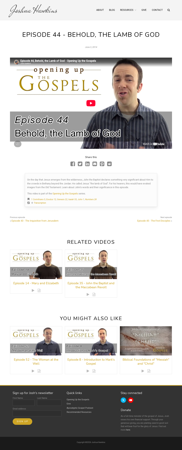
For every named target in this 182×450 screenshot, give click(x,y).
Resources (126, 10)
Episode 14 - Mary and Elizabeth (36, 283)
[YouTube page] (130, 400)
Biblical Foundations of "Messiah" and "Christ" (146, 362)
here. (128, 430)
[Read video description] (39, 290)
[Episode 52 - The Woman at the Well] (36, 340)
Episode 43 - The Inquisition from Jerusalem (35, 220)
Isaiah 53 (72, 199)
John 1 (81, 199)
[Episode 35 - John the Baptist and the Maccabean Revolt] (91, 264)
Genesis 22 (62, 199)
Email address (19, 408)
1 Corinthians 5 (38, 199)
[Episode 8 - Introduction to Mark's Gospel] (91, 340)
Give (144, 10)
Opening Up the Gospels (65, 193)
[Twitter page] (123, 400)
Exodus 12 (51, 199)
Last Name (42, 398)
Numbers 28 (91, 199)
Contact (157, 10)
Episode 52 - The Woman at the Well (36, 362)
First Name (18, 398)
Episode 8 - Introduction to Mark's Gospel (91, 362)
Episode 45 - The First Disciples (153, 220)
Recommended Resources (79, 412)
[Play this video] (33, 290)
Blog (112, 10)
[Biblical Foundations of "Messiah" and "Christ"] (146, 340)
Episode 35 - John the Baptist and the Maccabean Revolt (91, 285)
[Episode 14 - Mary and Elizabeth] (36, 264)
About (100, 10)
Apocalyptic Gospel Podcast (80, 408)
